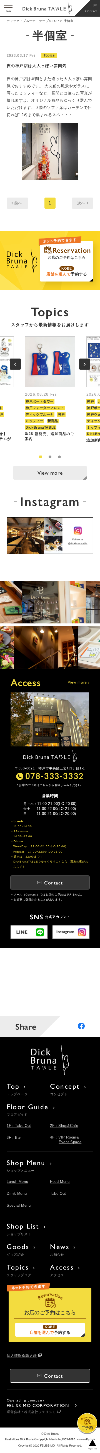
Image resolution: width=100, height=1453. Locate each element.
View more (50, 472)
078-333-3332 (54, 776)
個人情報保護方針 (22, 1356)
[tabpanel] (50, 391)
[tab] (40, 457)
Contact (91, 10)
